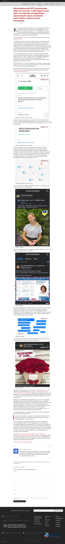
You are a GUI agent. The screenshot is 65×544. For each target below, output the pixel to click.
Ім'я (14, 485)
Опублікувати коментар (20, 501)
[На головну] (8, 4)
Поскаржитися (59, 518)
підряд (30, 442)
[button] (63, 542)
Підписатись (59, 510)
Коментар (15, 471)
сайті (49, 121)
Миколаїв (21, 23)
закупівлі (20, 442)
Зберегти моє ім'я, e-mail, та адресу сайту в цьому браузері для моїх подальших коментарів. (31, 498)
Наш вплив (37, 521)
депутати (15, 442)
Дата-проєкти (37, 523)
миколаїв (26, 442)
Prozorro (20, 38)
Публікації (37, 519)
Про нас (58, 516)
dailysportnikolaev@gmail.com (20, 71)
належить (46, 122)
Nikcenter (25, 37)
